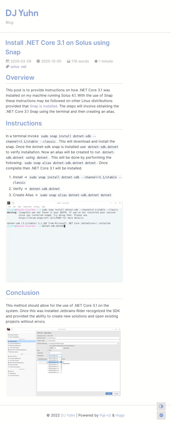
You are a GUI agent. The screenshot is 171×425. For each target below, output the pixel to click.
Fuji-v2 (105, 415)
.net (23, 66)
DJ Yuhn (22, 13)
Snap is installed (43, 106)
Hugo (120, 415)
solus (14, 66)
